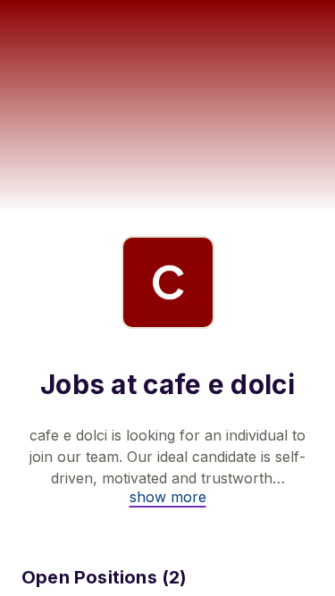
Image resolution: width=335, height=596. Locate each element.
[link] (168, 497)
